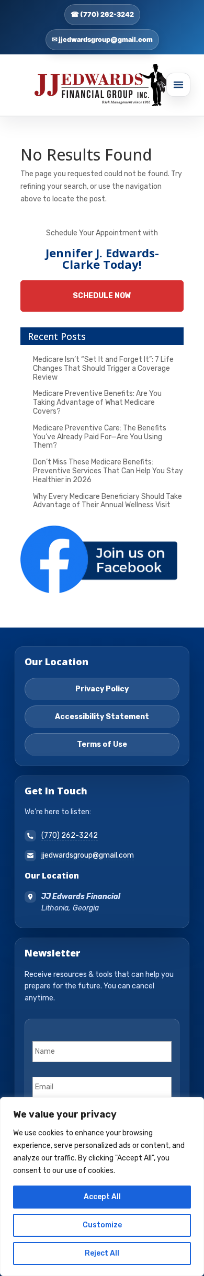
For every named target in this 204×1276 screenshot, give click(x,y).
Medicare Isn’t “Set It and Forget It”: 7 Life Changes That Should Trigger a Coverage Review (103, 368)
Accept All (102, 1196)
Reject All (102, 1253)
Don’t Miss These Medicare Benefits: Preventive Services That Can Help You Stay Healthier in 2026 (108, 471)
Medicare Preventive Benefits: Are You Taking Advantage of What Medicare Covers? (97, 402)
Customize (102, 1225)
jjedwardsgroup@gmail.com (87, 855)
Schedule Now (102, 295)
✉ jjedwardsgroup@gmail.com (102, 39)
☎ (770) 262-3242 (102, 14)
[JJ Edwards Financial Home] (102, 85)
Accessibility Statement (102, 716)
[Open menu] (178, 85)
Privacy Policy (102, 689)
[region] (102, 1186)
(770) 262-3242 (69, 835)
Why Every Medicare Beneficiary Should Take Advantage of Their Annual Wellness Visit (107, 501)
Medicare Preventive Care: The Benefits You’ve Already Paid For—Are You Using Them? (99, 437)
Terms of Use (102, 744)
